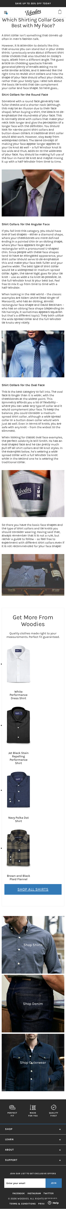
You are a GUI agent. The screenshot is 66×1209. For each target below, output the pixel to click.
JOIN (54, 1183)
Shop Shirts (33, 945)
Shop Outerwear (33, 1062)
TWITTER (48, 1193)
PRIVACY (43, 1204)
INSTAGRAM (34, 1193)
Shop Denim (33, 1004)
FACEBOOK (19, 1193)
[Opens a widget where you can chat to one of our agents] (53, 1203)
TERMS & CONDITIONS (22, 1204)
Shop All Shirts (32, 889)
